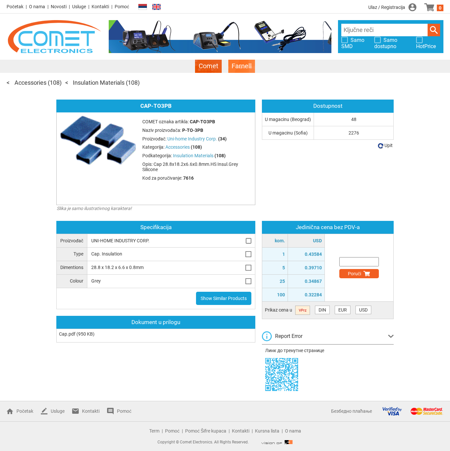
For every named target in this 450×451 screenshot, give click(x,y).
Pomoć (122, 6)
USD (363, 310)
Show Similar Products (224, 298)
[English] (156, 7)
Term (154, 431)
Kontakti (100, 6)
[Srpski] (143, 7)
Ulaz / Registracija (386, 7)
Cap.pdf (67, 334)
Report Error (288, 336)
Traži (434, 30)
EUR (342, 310)
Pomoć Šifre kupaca (205, 431)
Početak (15, 6)
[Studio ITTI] (277, 442)
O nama (37, 6)
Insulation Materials (99, 82)
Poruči (354, 273)
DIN (322, 310)
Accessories (30, 82)
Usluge (79, 6)
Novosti (59, 6)
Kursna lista (267, 431)
